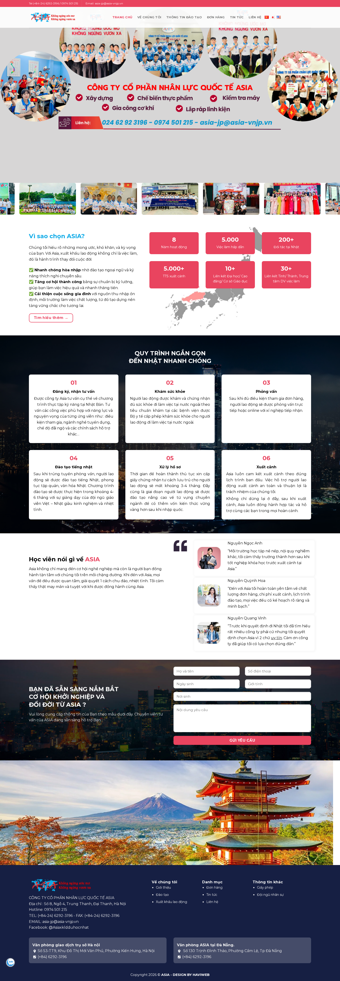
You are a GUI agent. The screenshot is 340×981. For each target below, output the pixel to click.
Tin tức (237, 17)
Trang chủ (122, 17)
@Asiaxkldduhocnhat (69, 927)
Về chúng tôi (149, 17)
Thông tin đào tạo (184, 17)
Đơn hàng (216, 17)
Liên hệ (255, 17)
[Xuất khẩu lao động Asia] (52, 17)
